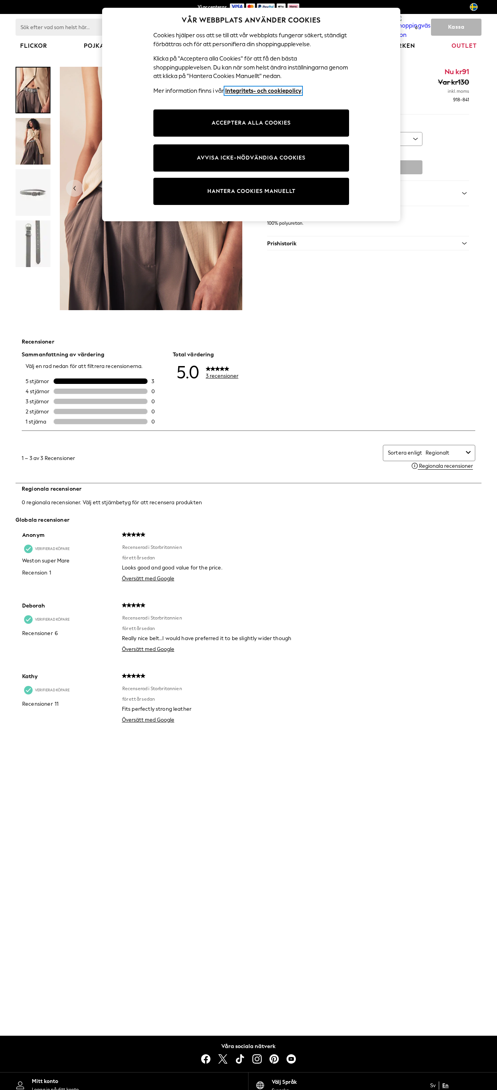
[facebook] (205, 1058)
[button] (368, 243)
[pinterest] (274, 1058)
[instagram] (257, 1058)
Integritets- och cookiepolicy (263, 90)
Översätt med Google (148, 578)
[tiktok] (239, 1058)
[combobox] (444, 453)
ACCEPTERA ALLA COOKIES (251, 123)
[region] (251, 114)
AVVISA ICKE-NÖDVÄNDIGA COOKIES (251, 157)
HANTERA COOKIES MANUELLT (251, 191)
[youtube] (291, 1058)
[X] (222, 1058)
